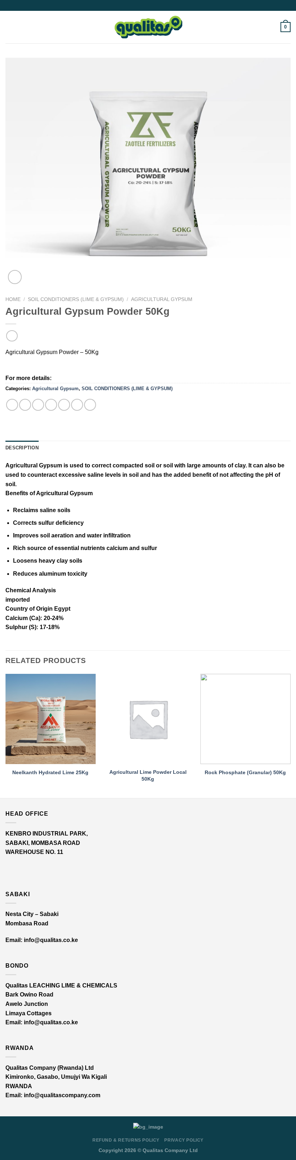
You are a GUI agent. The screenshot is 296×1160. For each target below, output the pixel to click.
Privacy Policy (184, 1140)
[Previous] (5, 735)
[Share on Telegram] (90, 405)
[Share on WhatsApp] (12, 405)
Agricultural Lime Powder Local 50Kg (148, 775)
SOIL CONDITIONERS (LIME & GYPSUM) (76, 299)
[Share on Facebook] (25, 405)
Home (13, 299)
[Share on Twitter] (38, 405)
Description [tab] (22, 447)
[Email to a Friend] (51, 405)
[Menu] (9, 27)
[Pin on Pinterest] (64, 405)
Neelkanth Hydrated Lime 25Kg (50, 772)
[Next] (290, 735)
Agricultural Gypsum (161, 299)
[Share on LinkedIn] (77, 405)
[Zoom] (15, 277)
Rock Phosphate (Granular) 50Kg (245, 772)
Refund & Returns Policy (126, 1140)
